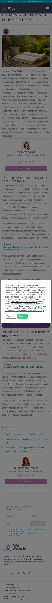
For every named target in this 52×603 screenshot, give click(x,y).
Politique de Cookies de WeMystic (24, 304)
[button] (11, 316)
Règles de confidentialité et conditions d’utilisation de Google (25, 309)
